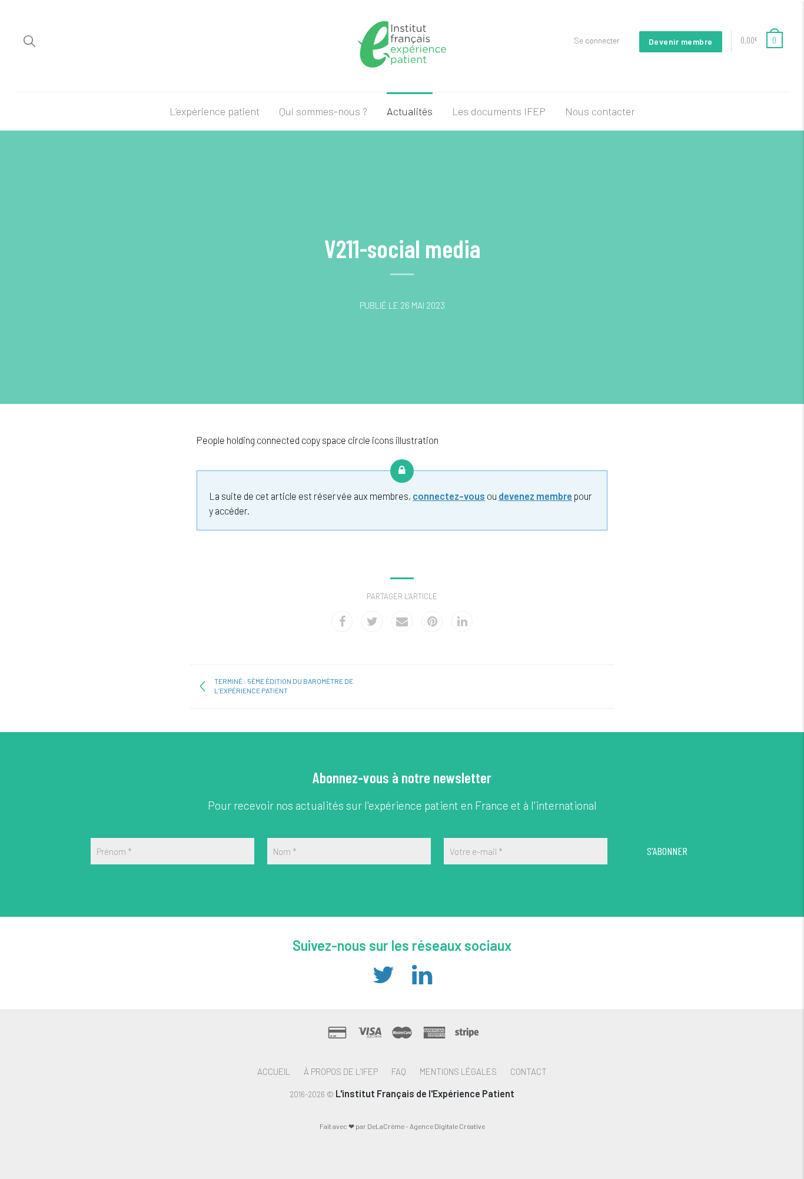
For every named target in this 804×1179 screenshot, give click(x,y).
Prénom (114, 851)
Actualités (410, 111)
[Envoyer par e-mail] (402, 621)
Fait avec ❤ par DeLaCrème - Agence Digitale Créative (402, 1126)
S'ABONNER (667, 850)
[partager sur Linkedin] (462, 621)
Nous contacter (600, 111)
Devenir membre (681, 41)
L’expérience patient (215, 111)
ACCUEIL (273, 1071)
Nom (285, 851)
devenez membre (535, 496)
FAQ (398, 1071)
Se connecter (597, 40)
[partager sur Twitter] (372, 621)
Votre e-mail (476, 851)
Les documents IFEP (499, 111)
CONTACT (528, 1071)
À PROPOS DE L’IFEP (341, 1071)
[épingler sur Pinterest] (432, 621)
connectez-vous (449, 496)
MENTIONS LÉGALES (458, 1071)
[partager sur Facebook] (342, 621)
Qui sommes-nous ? (323, 111)
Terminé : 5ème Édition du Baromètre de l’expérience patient (283, 685)
